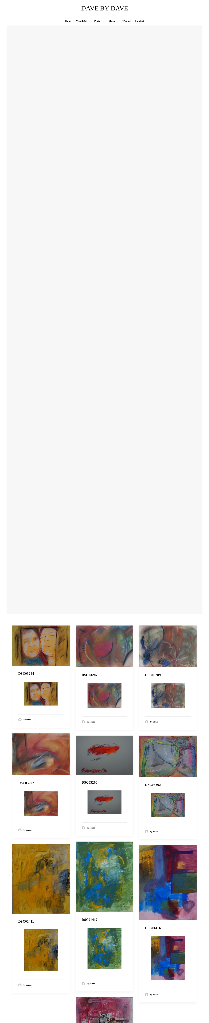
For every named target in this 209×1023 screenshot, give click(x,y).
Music (112, 21)
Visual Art (81, 21)
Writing (126, 21)
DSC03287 (89, 675)
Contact (139, 21)
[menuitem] (69, 21)
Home (68, 21)
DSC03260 (89, 782)
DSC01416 (153, 928)
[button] (41, 645)
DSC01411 (26, 921)
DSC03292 (26, 783)
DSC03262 (153, 785)
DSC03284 (26, 673)
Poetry (98, 21)
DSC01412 (89, 920)
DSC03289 (153, 675)
